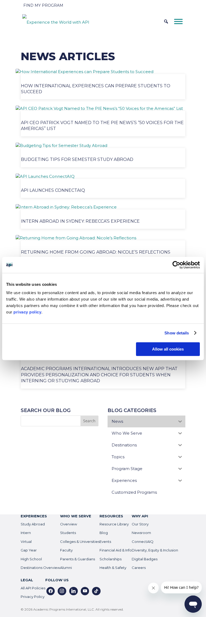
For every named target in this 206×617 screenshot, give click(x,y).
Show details (176, 333)
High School (31, 559)
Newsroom (141, 533)
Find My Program (43, 5)
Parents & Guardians (77, 559)
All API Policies (33, 588)
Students (68, 533)
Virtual (26, 541)
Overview (68, 524)
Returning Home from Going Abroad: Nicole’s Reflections (95, 252)
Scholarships (111, 559)
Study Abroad (33, 524)
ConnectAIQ (142, 541)
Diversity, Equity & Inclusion (155, 550)
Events (105, 541)
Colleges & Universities (80, 541)
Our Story (140, 524)
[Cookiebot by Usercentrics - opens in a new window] (176, 265)
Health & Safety (113, 567)
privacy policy (27, 312)
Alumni (66, 567)
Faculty (66, 550)
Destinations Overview (40, 567)
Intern (26, 533)
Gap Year (29, 550)
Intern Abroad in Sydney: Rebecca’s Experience (80, 221)
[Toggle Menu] (178, 21)
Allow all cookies (168, 349)
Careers (139, 567)
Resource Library (114, 524)
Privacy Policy (33, 596)
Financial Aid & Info (116, 550)
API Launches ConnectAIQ (53, 190)
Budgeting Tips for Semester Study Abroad (77, 159)
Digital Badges (144, 559)
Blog (104, 533)
